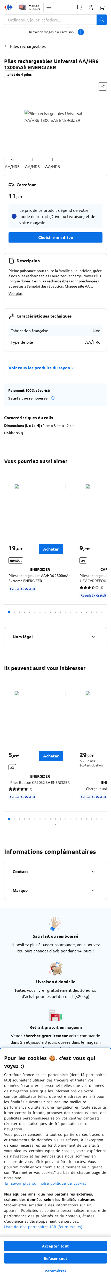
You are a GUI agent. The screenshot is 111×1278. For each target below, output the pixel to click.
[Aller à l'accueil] (8, 7)
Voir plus (15, 293)
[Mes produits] (79, 7)
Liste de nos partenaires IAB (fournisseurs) (43, 1226)
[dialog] (55, 1163)
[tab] (12, 163)
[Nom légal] (93, 637)
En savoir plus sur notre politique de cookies (45, 1183)
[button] (48, 7)
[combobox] (55, 19)
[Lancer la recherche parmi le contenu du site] (102, 20)
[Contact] (93, 871)
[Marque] (93, 890)
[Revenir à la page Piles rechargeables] (6, 46)
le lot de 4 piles (19, 74)
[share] (103, 86)
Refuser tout (55, 1258)
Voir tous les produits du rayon (39, 367)
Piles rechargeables (28, 46)
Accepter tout (55, 1246)
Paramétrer (55, 1270)
